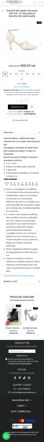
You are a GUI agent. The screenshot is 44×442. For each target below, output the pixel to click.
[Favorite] (32, 107)
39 (33, 74)
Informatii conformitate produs (19, 275)
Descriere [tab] (8, 132)
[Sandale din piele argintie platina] (30, 315)
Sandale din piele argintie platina (30, 328)
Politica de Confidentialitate (20, 363)
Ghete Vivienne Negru (13, 328)
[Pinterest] (20, 378)
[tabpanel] (22, 41)
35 (11, 74)
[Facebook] (15, 378)
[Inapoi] (2, 11)
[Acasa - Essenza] (14, 2)
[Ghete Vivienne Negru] (13, 315)
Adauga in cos (17, 107)
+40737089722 (23, 389)
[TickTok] (24, 378)
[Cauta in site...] (39, 3)
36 (16, 74)
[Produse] (3, 3)
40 (39, 74)
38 (27, 74)
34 (5, 74)
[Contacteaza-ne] (34, 3)
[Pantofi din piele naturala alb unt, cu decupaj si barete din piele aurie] (22, 41)
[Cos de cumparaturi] (42, 3)
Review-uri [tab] (10, 281)
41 (21, 79)
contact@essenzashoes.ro (23, 392)
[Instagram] (29, 378)
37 (22, 74)
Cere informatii (21, 120)
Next (40, 43)
